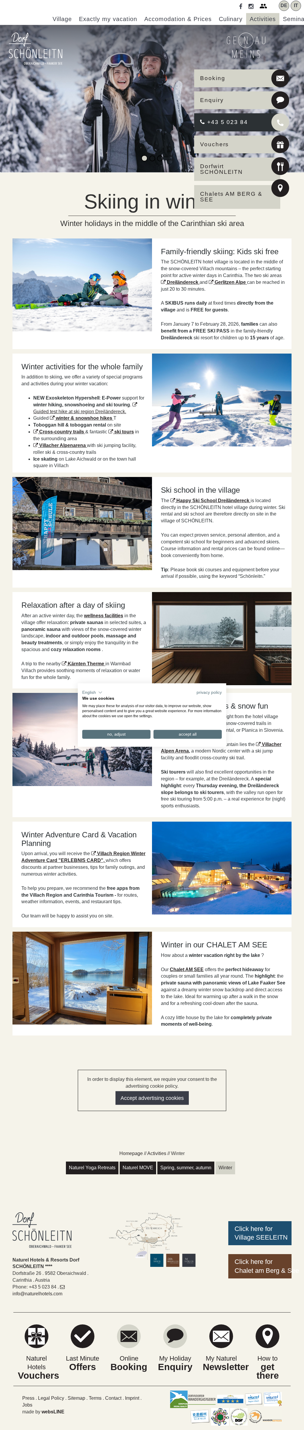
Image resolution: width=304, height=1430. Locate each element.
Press (28, 1398)
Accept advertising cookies (152, 1098)
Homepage (131, 1153)
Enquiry (212, 100)
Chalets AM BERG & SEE (231, 196)
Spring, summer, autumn (185, 1167)
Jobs (27, 1404)
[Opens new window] (280, 145)
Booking (212, 78)
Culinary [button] (231, 19)
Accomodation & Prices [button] (178, 19)
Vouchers (214, 144)
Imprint (132, 1398)
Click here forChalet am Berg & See (263, 1266)
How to (267, 1367)
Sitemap (76, 1398)
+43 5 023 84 (226, 122)
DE (284, 5)
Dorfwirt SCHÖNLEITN (221, 169)
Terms (95, 1398)
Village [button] (62, 19)
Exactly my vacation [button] (108, 19)
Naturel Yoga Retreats (92, 1167)
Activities (156, 1153)
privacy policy (209, 692)
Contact (113, 1398)
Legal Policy (51, 1398)
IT (296, 5)
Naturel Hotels (36, 1367)
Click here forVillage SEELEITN (261, 1233)
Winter (225, 1167)
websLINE (53, 1411)
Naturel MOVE (138, 1167)
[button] (92, 692)
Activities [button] (263, 19)
